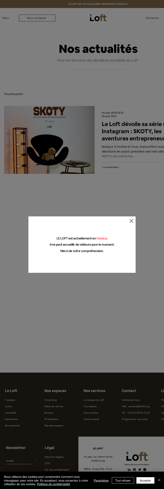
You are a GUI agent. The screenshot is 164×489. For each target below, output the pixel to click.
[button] (131, 221)
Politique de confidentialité (53, 484)
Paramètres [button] (101, 480)
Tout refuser (123, 480)
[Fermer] (159, 480)
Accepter (145, 480)
